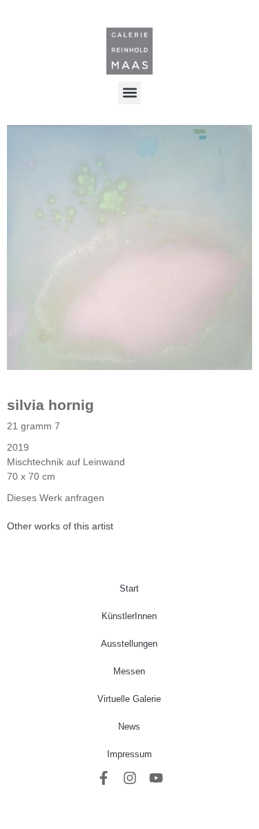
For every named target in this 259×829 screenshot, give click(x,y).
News (129, 726)
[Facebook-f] (103, 778)
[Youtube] (156, 778)
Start (129, 588)
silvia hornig (50, 405)
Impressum (129, 754)
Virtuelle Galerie (129, 699)
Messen (129, 671)
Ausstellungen (129, 643)
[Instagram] (130, 778)
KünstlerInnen (129, 616)
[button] (129, 92)
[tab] (60, 526)
